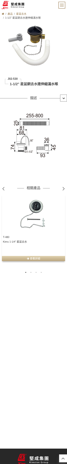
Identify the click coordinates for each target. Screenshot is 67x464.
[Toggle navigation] (61, 5)
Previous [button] (3, 188)
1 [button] (25, 272)
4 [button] (41, 272)
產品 (10, 13)
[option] (33, 227)
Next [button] (63, 188)
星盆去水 (21, 13)
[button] (33, 98)
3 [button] (36, 272)
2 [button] (31, 272)
